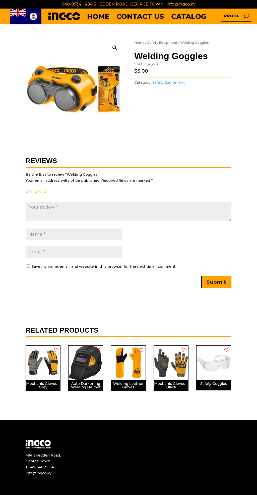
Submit (216, 282)
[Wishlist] (56, 350)
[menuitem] (25, 16)
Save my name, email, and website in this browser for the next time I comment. (104, 266)
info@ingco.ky (181, 4)
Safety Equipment (162, 42)
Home (139, 42)
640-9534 (71, 4)
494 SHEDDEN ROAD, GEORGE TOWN (123, 4)
